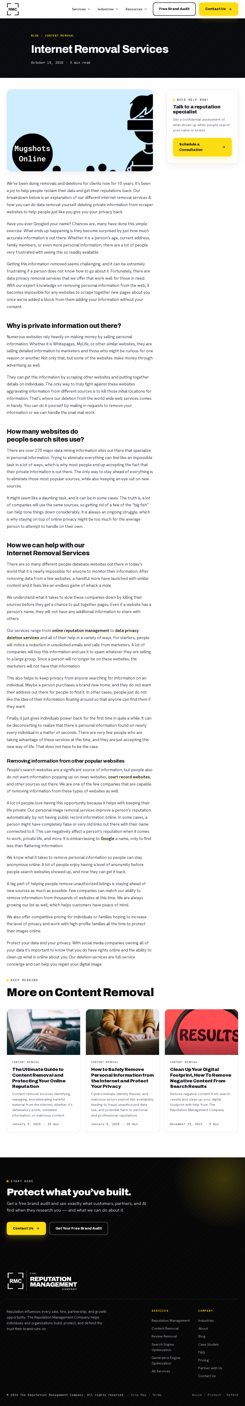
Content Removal (59, 35)
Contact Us (215, 9)
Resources (134, 9)
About (203, 1328)
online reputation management (80, 630)
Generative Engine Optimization (166, 1360)
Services (79, 9)
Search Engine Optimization (163, 1347)
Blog (35, 35)
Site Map (138, 1395)
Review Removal (164, 1336)
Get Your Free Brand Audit (79, 1228)
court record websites (129, 777)
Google (107, 838)
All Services (161, 1371)
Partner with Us (210, 1368)
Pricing (203, 1360)
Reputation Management (171, 1320)
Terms (157, 1395)
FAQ (201, 1352)
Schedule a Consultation (190, 147)
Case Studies (208, 1344)
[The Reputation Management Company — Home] (13, 9)
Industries (106, 9)
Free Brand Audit (174, 9)
